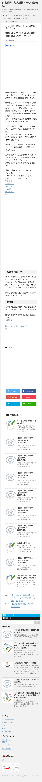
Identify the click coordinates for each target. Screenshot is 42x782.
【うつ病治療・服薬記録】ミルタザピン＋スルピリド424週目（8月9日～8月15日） (27, 695)
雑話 (9, 18)
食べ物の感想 (6, 731)
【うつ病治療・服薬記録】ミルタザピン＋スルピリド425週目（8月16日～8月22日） (27, 645)
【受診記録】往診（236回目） (26, 663)
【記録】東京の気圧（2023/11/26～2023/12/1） (25, 493)
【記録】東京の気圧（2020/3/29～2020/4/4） (25, 475)
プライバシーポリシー (10, 21)
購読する (8, 618)
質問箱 (25, 18)
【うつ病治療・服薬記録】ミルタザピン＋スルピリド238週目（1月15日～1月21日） (23, 598)
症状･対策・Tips (30, 15)
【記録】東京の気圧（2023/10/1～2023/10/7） (25, 440)
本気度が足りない (24, 543)
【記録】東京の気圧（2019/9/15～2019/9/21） (25, 510)
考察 (4, 18)
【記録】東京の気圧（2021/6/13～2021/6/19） (25, 528)
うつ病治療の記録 (16, 15)
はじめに (6, 15)
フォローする (9, 615)
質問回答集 (16, 18)
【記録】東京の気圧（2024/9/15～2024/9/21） (25, 458)
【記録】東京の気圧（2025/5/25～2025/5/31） (25, 560)
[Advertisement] (21, 69)
